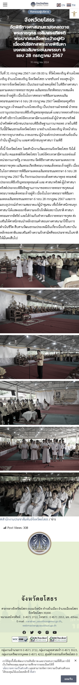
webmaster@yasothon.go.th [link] (39, 625)
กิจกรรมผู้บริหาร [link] (39, 12)
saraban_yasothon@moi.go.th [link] (44, 621)
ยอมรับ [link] (68, 678)
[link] (74, 14)
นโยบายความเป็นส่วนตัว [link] (16, 668)
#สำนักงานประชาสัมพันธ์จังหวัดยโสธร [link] (24, 519)
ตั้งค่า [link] (33, 671)
